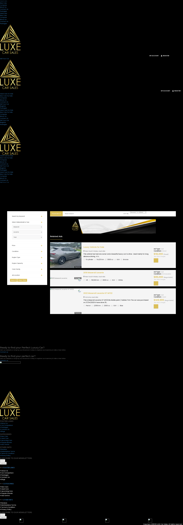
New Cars (3, 3)
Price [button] (13, 245)
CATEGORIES (8, 483)
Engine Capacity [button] (17, 263)
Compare (3, 5)
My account (154, 56)
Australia (102, 251)
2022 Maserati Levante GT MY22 (97, 293)
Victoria (88, 297)
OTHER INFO (8, 500)
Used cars (3, 1)
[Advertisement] (27, 315)
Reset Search (69, 214)
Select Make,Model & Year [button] (20, 222)
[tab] (27, 216)
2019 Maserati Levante (93, 272)
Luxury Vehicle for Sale (93, 247)
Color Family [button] (16, 269)
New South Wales (91, 251)
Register (166, 56)
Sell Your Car (4, 104)
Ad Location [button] (16, 275)
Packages (3, 11)
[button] (81, 467)
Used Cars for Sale (6, 94)
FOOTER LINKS (9, 467)
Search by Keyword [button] (18, 216)
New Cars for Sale (6, 96)
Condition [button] (15, 251)
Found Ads (56, 214)
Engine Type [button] (16, 257)
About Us (3, 7)
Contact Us (4, 9)
